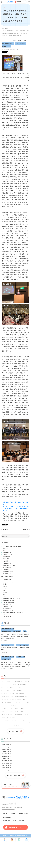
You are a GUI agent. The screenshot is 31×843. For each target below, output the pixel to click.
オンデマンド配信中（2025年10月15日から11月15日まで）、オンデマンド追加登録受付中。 (16, 508)
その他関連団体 (7, 617)
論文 (4, 594)
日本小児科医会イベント (9, 571)
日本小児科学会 (5, 684)
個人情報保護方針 (7, 817)
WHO (13, 693)
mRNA (25, 717)
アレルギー (5, 588)
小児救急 (5, 592)
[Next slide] (30, 785)
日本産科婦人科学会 (6, 693)
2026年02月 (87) (6, 758)
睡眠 (21, 717)
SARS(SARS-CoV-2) (6, 702)
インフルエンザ (25, 681)
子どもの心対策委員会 (7, 690)
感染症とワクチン (7, 584)
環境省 (22, 708)
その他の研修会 (7, 608)
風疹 (14, 690)
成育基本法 (4, 714)
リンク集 (13, 813)
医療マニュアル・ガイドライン (11, 582)
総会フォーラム (7, 604)
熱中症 (26, 714)
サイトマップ (18, 817)
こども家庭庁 (13, 684)
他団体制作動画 (7, 567)
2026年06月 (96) (6, 749)
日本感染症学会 (20, 693)
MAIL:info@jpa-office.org (8, 809)
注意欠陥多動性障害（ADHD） (18, 723)
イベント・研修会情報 (20, 43)
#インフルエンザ (5, 668)
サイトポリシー (6, 820)
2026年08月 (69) (6, 744)
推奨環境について (23, 813)
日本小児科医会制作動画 (9, 565)
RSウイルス (21, 687)
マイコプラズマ (16, 726)
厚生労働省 (17, 681)
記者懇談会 (10, 714)
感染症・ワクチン (6, 659)
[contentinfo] (15, 815)
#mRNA (11, 668)
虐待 (28, 702)
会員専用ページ (20, 1)
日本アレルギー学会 (19, 720)
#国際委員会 (4, 652)
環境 (4, 550)
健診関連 (5, 586)
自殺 (3, 726)
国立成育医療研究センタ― (21, 696)
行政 (4, 614)
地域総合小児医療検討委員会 (8, 717)
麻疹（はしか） (5, 687)
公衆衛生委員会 (5, 696)
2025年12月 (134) (7, 763)
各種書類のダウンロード (16, 827)
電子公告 (5, 813)
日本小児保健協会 (6, 720)
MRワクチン (8, 726)
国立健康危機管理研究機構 (8, 699)
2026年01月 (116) (7, 761)
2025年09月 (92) (6, 770)
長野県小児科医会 (14, 49)
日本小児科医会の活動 (22, 645)
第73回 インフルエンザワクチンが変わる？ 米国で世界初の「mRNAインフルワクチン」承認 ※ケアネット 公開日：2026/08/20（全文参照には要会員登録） (15, 664)
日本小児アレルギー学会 (7, 708)
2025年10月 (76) (6, 767)
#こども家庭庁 (4, 640)
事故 (4, 590)
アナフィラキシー (26, 726)
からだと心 (5, 548)
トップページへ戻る (19, 820)
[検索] (28, 536)
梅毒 (17, 717)
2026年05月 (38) (6, 751)
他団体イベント (7, 573)
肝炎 (24, 699)
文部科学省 (19, 690)
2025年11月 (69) (6, 765)
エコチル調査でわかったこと (18, 702)
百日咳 (11, 696)
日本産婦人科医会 (19, 714)
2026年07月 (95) (6, 747)
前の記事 (5, 529)
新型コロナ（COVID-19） (7, 681)
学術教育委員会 (5, 49)
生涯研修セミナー (6, 46)
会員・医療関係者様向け (8, 43)
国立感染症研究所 (22, 684)
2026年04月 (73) (6, 754)
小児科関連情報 (21, 656)
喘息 (12, 720)
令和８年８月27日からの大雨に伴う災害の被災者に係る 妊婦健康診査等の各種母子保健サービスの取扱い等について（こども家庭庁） (15, 636)
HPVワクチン (13, 687)
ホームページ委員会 (19, 711)
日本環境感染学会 (6, 723)
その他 (4, 596)
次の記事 (25, 529)
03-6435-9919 (7, 807)
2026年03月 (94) (6, 756)
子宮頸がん (10, 711)
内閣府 (28, 723)
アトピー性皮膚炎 (6, 705)
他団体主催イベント (8, 610)
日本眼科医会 (18, 699)
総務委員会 (4, 711)
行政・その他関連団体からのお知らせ (11, 631)
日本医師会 (16, 708)
